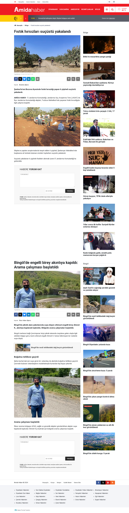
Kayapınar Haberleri (101, 493)
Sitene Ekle (45, 2)
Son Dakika (64, 9)
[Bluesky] (24, 79)
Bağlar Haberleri (41, 493)
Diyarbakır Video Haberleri (84, 490)
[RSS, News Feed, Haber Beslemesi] (112, 482)
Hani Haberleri (60, 496)
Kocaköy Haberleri (22, 503)
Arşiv (38, 2)
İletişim (59, 482)
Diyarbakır (53, 9)
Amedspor (75, 9)
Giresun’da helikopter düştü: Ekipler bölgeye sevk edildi (56, 18)
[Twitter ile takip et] (103, 482)
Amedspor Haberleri (101, 490)
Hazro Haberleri (80, 496)
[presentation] (21, 18)
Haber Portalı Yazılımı (23, 510)
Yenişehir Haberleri (81, 493)
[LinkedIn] (29, 79)
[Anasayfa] (15, 2)
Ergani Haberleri (100, 500)
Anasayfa (19, 25)
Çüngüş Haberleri (41, 500)
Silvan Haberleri (41, 503)
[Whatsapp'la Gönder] (33, 79)
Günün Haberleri (30, 2)
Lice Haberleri (20, 496)
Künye (52, 482)
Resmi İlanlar (87, 9)
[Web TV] (109, 2)
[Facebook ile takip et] (98, 482)
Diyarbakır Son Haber (23, 493)
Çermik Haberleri (21, 500)
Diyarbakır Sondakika (62, 490)
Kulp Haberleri (40, 496)
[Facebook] (16, 79)
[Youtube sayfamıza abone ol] (107, 482)
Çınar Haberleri (60, 503)
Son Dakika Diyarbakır (43, 490)
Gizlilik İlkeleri (68, 482)
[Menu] (107, 9)
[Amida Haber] (29, 9)
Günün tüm (108, 18)
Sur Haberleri (60, 493)
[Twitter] (20, 79)
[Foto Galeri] (114, 2)
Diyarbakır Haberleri (22, 490)
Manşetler (21, 2)
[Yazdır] (37, 79)
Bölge (97, 9)
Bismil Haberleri (61, 500)
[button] (69, 79)
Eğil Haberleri (99, 496)
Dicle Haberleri (80, 500)
